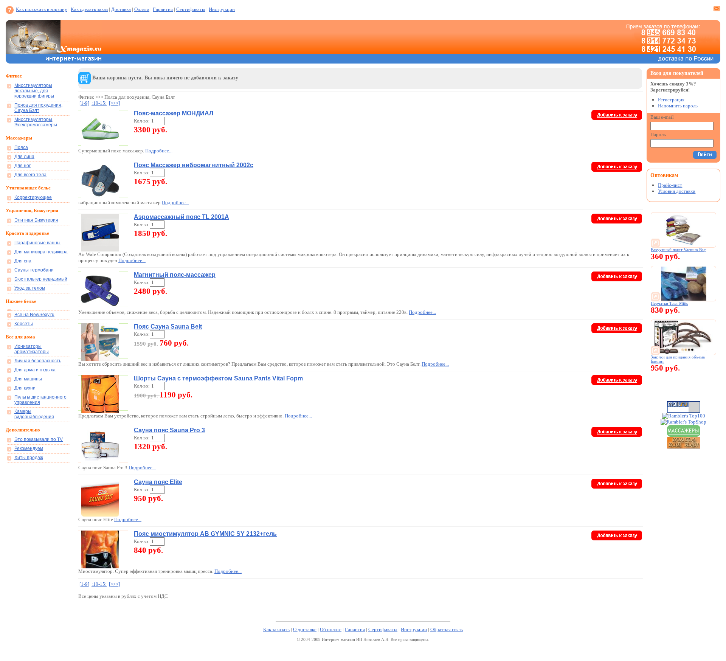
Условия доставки (676, 191)
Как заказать (276, 629)
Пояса (21, 147)
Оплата (141, 9)
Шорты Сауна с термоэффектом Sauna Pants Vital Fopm (218, 378)
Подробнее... (158, 151)
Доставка (121, 9)
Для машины (28, 379)
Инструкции (222, 9)
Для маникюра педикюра (41, 251)
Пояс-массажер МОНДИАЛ (173, 113)
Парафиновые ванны (37, 242)
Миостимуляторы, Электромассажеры (35, 122)
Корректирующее (33, 197)
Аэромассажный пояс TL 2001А (181, 217)
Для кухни (25, 388)
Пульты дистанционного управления (40, 399)
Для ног (22, 165)
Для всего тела (30, 174)
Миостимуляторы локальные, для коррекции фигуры (34, 91)
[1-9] (84, 103)
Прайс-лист (670, 185)
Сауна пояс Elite (158, 482)
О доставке (304, 629)
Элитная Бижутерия (36, 220)
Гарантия (163, 9)
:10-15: (99, 103)
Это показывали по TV (38, 439)
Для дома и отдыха (35, 369)
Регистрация (671, 99)
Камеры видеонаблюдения (34, 414)
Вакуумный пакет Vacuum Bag (678, 250)
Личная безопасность (37, 360)
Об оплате (330, 629)
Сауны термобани (34, 270)
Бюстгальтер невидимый (40, 279)
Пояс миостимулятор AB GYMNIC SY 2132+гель (205, 534)
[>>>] (114, 103)
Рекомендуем (28, 448)
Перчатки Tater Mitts (669, 303)
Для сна (22, 261)
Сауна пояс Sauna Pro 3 (169, 430)
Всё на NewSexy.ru (34, 314)
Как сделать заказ (89, 9)
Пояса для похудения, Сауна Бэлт (38, 107)
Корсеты (23, 323)
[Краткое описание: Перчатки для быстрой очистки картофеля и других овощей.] (683, 299)
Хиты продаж (28, 457)
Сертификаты (190, 9)
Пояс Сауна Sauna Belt (168, 326)
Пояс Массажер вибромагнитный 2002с (193, 165)
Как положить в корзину (41, 9)
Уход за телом (29, 288)
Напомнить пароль (678, 106)
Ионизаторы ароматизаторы (31, 349)
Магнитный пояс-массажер (175, 275)
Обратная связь (446, 629)
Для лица (24, 156)
